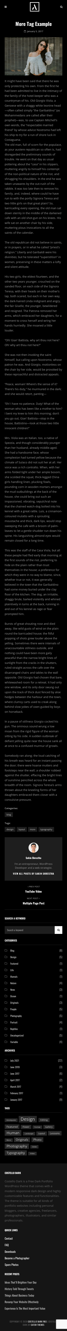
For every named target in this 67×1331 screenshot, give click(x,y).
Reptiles (14, 1029)
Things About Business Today (19, 1295)
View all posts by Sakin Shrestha (33, 873)
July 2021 (14, 1060)
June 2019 (15, 1067)
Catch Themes (37, 1324)
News (12, 989)
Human (13, 1132)
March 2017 (15, 1086)
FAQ (7, 1245)
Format (37, 1127)
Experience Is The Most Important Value (25, 1308)
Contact (9, 1238)
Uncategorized (17, 1035)
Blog (9, 814)
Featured (14, 963)
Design (10, 829)
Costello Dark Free (37, 1321)
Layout (22, 829)
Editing (44, 1119)
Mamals (13, 976)
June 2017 (14, 1073)
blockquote (11, 1120)
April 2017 (15, 1080)
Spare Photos (12, 1265)
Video (32, 1153)
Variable (14, 1042)
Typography (46, 829)
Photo (37, 1140)
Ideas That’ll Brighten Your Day (20, 1282)
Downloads (10, 1252)
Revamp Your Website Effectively (21, 1302)
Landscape (29, 1134)
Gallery (49, 1126)
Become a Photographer (17, 1258)
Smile (34, 1147)
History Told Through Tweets (19, 1289)
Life (12, 970)
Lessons (55, 1133)
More (32, 829)
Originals (14, 1002)
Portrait (13, 1022)
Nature (13, 983)
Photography (16, 1016)
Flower (26, 1126)
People (13, 1009)
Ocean (13, 996)
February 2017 (16, 1093)
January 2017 (16, 1099)
